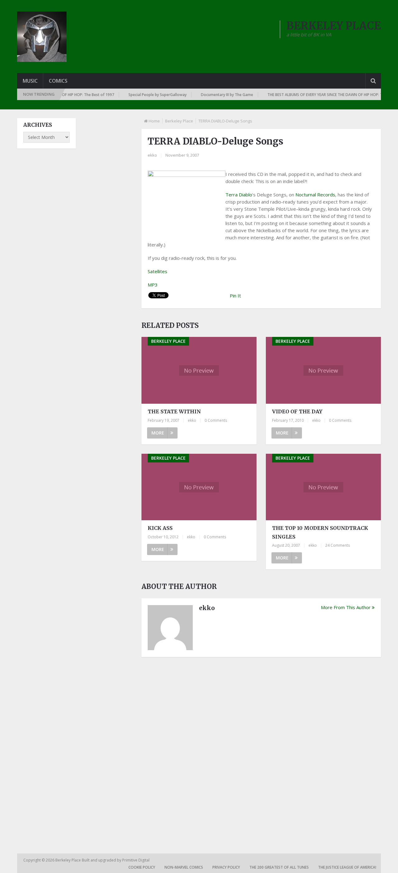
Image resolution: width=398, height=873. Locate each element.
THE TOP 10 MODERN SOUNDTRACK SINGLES (320, 532)
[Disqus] (261, 748)
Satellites (157, 271)
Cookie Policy (141, 867)
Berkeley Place (179, 121)
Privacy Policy (226, 867)
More (157, 433)
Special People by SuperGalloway (149, 94)
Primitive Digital (136, 860)
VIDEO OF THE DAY (297, 411)
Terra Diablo (238, 194)
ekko (152, 155)
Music (30, 80)
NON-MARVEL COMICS (183, 867)
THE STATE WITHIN (174, 411)
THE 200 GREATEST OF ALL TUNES (279, 867)
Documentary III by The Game (219, 94)
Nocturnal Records (315, 194)
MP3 (153, 285)
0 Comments (216, 420)
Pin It (235, 295)
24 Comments (337, 545)
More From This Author (346, 607)
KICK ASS (160, 528)
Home (154, 121)
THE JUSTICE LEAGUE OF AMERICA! (347, 867)
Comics (58, 80)
